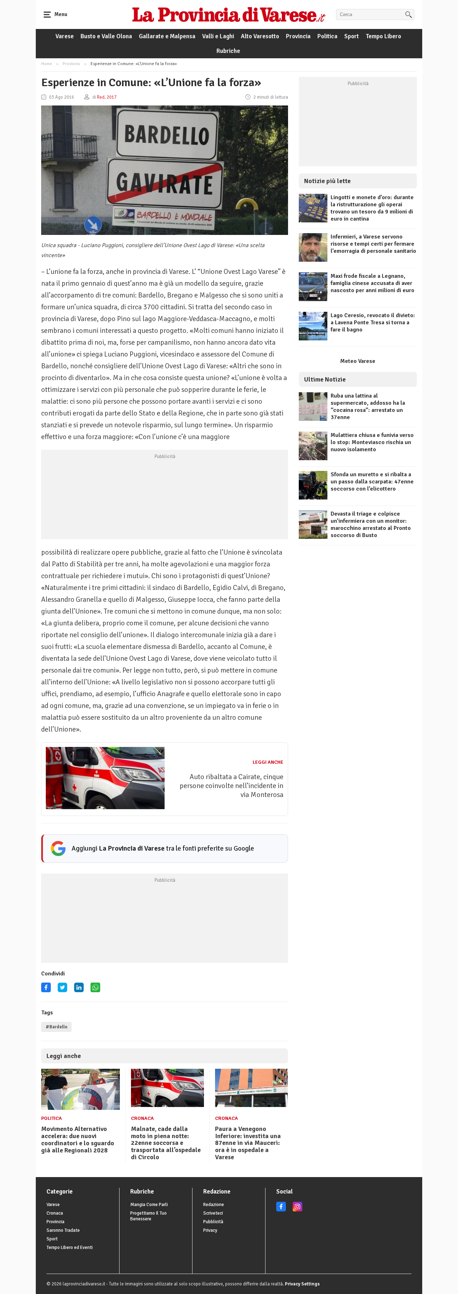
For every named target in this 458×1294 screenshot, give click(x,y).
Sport (351, 36)
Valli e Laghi (218, 36)
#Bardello (56, 1027)
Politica (327, 36)
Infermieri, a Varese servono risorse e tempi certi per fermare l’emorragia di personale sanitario (373, 244)
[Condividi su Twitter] (62, 989)
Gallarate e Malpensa (167, 36)
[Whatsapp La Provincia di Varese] (95, 989)
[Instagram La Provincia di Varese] (297, 1210)
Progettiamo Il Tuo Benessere (148, 1216)
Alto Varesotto (260, 36)
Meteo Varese (357, 361)
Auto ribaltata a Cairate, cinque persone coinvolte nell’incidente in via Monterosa (231, 785)
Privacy (210, 1230)
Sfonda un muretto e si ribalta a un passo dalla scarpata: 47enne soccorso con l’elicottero (372, 481)
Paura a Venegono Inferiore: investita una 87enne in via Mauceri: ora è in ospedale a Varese (248, 1143)
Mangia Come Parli (149, 1204)
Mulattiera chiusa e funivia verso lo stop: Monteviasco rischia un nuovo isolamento (372, 442)
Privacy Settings (302, 1284)
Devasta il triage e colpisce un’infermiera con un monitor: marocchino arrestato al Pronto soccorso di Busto (371, 524)
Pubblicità (213, 1222)
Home (46, 64)
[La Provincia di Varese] (229, 14)
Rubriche (228, 51)
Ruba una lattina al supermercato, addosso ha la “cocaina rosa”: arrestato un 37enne (368, 406)
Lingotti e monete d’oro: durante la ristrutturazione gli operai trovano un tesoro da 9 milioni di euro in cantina (372, 208)
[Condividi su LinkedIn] (79, 989)
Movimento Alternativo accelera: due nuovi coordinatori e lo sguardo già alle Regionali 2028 (77, 1139)
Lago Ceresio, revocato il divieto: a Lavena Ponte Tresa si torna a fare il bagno (373, 322)
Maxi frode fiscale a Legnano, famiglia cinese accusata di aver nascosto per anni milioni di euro (372, 283)
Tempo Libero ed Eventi (70, 1247)
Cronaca (142, 1118)
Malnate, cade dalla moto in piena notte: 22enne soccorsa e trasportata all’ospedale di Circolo (166, 1143)
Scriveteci (213, 1213)
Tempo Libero (383, 36)
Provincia (298, 36)
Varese (64, 36)
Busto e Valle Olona (106, 36)
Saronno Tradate (63, 1230)
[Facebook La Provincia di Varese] (46, 989)
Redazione (213, 1204)
